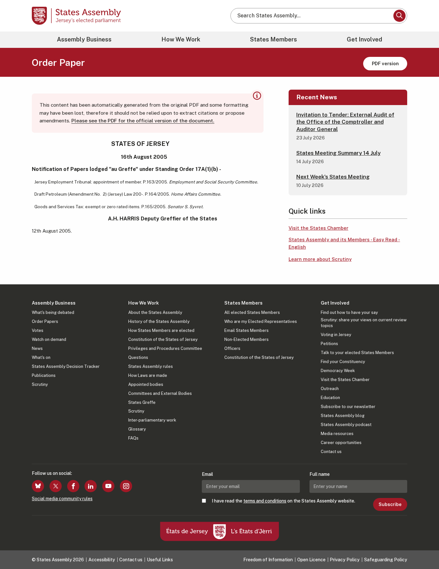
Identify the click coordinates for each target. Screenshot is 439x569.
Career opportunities (341, 442)
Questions (138, 357)
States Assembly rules (150, 366)
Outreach (330, 388)
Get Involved (364, 39)
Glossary (137, 429)
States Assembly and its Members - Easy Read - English (344, 243)
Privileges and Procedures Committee (165, 348)
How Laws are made (147, 375)
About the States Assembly (155, 312)
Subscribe (390, 504)
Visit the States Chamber (318, 228)
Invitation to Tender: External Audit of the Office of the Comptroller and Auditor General (345, 121)
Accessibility (101, 559)
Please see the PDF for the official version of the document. (142, 121)
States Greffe (142, 402)
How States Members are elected (161, 330)
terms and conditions (264, 500)
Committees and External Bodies (160, 393)
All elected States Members (252, 312)
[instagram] (126, 486)
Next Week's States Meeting (333, 176)
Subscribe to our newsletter (348, 406)
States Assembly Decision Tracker (66, 366)
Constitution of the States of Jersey (163, 339)
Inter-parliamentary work (152, 420)
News (37, 348)
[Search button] (399, 16)
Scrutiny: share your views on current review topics (364, 322)
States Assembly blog (342, 415)
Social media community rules (62, 498)
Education (330, 397)
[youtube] (108, 486)
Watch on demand (49, 339)
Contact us (331, 451)
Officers (232, 348)
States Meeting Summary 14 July (338, 153)
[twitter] (55, 486)
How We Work (180, 39)
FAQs (133, 438)
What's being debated (53, 312)
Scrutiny (40, 384)
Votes (37, 330)
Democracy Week (338, 370)
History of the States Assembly (159, 321)
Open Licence (311, 559)
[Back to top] (423, 547)
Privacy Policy (345, 559)
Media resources (337, 433)
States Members (273, 39)
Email (207, 474)
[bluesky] (38, 486)
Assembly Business (84, 39)
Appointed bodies (145, 384)
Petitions (329, 343)
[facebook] (73, 486)
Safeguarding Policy (385, 559)
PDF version (385, 63)
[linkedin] (91, 486)
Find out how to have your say (349, 312)
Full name (319, 474)
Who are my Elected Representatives (260, 321)
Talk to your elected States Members (357, 352)
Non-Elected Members (246, 339)
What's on (41, 357)
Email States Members (246, 330)
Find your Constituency (343, 361)
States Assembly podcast (346, 424)
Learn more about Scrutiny (320, 259)
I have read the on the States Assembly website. (283, 500)
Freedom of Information (268, 559)
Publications (44, 375)
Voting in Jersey (336, 334)
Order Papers (45, 321)
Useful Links (160, 559)
